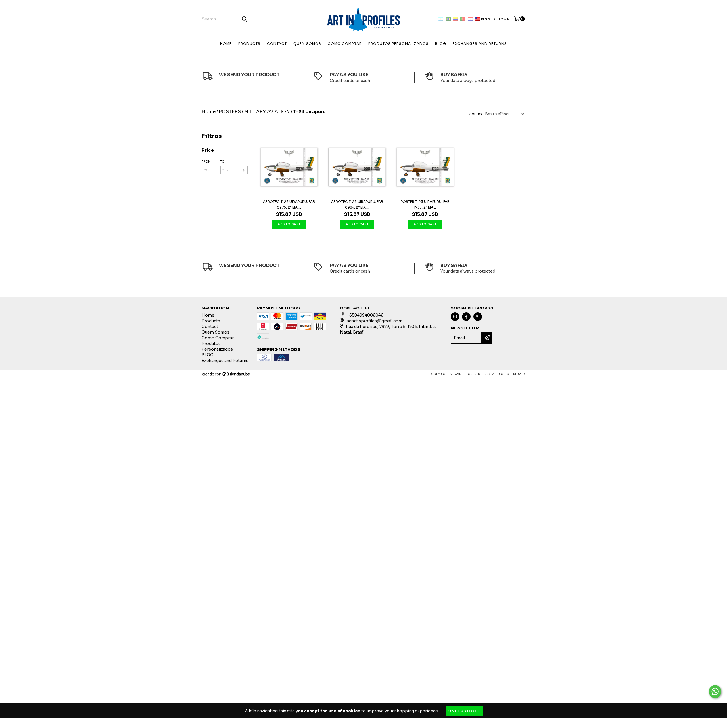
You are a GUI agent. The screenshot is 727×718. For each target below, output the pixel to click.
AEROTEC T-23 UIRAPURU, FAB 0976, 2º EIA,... (289, 204)
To (222, 161)
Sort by (475, 114)
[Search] (244, 19)
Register (488, 19)
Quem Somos (307, 43)
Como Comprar (345, 43)
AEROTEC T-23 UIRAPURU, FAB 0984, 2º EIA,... (357, 204)
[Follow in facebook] (466, 316)
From (206, 161)
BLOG (440, 43)
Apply (243, 170)
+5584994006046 (365, 315)
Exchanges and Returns (480, 43)
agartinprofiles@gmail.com (374, 320)
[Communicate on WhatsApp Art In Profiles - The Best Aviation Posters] (715, 691)
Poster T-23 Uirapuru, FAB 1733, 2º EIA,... (425, 204)
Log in (504, 19)
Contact (277, 43)
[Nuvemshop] (226, 376)
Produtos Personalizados (398, 43)
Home (226, 43)
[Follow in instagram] (455, 316)
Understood (464, 711)
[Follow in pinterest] (477, 316)
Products (249, 43)
